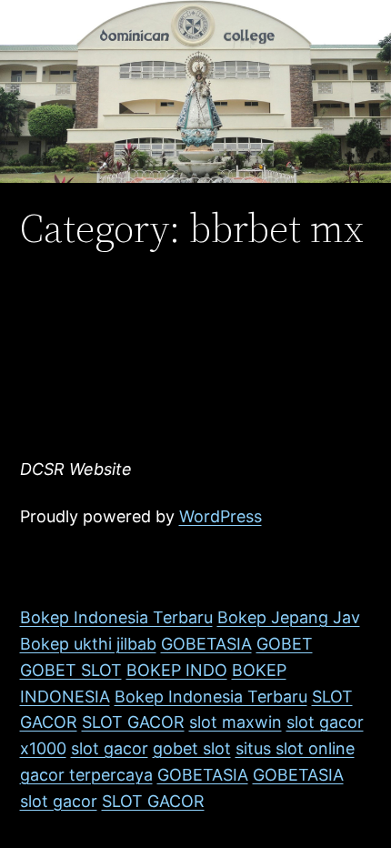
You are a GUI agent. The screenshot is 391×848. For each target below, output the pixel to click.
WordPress (220, 516)
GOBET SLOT (71, 670)
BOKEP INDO (176, 670)
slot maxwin (235, 722)
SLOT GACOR (133, 722)
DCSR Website (76, 469)
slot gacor (325, 722)
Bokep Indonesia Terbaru (116, 617)
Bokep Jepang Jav (288, 617)
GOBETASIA (206, 643)
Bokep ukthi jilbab (88, 643)
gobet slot (192, 748)
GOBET (284, 643)
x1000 (43, 748)
